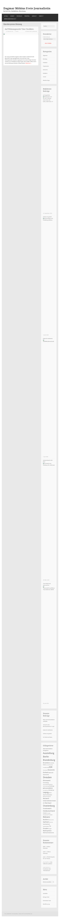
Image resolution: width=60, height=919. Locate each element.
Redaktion (45, 73)
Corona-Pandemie (49, 764)
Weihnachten (47, 831)
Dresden (47, 777)
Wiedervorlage (46, 80)
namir (44, 851)
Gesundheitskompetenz (48, 784)
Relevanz (46, 817)
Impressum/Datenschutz (10, 19)
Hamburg (51, 786)
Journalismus (45, 790)
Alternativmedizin (47, 748)
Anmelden (45, 893)
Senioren (51, 822)
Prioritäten (50, 814)
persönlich (19, 16)
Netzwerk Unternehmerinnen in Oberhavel (49, 801)
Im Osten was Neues (47, 737)
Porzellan (48, 813)
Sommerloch (46, 824)
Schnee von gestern (47, 733)
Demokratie (45, 770)
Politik (44, 813)
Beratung (45, 59)
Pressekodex (45, 814)
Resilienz (46, 819)
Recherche (45, 69)
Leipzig (46, 792)
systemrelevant (46, 826)
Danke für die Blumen (48, 730)
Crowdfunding (46, 767)
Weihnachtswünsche (48, 832)
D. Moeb (16, 31)
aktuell (6, 16)
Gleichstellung (46, 786)
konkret (12, 16)
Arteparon (45, 750)
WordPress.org (46, 904)
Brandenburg (49, 760)
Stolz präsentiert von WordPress (11, 913)
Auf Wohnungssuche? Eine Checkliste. (19, 29)
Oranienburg (49, 806)
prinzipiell (27, 16)
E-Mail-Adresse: (46, 37)
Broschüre (46, 763)
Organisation (46, 66)
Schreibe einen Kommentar (31, 31)
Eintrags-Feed (46, 897)
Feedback (45, 62)
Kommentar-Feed (47, 900)
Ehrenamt (46, 780)
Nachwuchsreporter (47, 796)
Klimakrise (51, 790)
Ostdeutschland (49, 811)
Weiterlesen (28, 63)
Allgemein (45, 55)
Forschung (46, 782)
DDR (50, 767)
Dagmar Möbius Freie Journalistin (26, 8)
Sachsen (46, 822)
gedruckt (34, 16)
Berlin (46, 756)
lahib (44, 846)
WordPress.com (29, 913)
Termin (44, 76)
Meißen (50, 792)
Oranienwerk (47, 808)
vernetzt (41, 16)
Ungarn (50, 828)
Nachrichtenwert (47, 795)
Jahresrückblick (48, 788)
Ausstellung (48, 753)
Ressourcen (51, 819)
